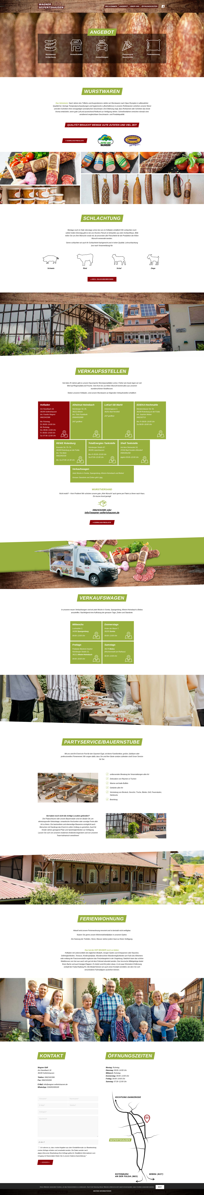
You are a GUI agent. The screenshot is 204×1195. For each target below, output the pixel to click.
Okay (160, 1187)
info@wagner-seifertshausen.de (102, 512)
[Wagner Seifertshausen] (52, 6)
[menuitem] (111, 6)
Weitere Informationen (102, 1191)
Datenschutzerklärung (77, 1156)
